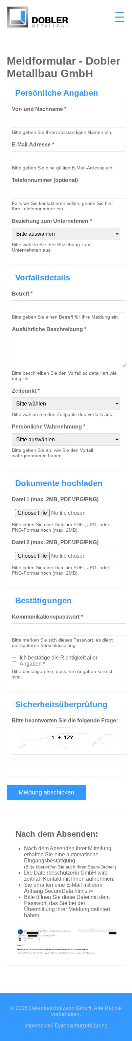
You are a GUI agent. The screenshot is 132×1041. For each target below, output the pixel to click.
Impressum (37, 1025)
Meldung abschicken (46, 792)
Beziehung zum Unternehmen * (52, 221)
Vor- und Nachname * (39, 109)
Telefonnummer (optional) (45, 180)
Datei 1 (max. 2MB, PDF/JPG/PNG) (55, 499)
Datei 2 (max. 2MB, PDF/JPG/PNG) (55, 542)
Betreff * (22, 294)
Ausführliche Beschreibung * (49, 329)
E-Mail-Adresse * (33, 144)
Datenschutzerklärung (81, 1025)
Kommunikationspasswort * (47, 617)
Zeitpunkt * (26, 391)
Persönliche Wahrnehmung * (48, 427)
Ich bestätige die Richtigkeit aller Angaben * (58, 661)
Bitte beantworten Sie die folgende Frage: (65, 720)
